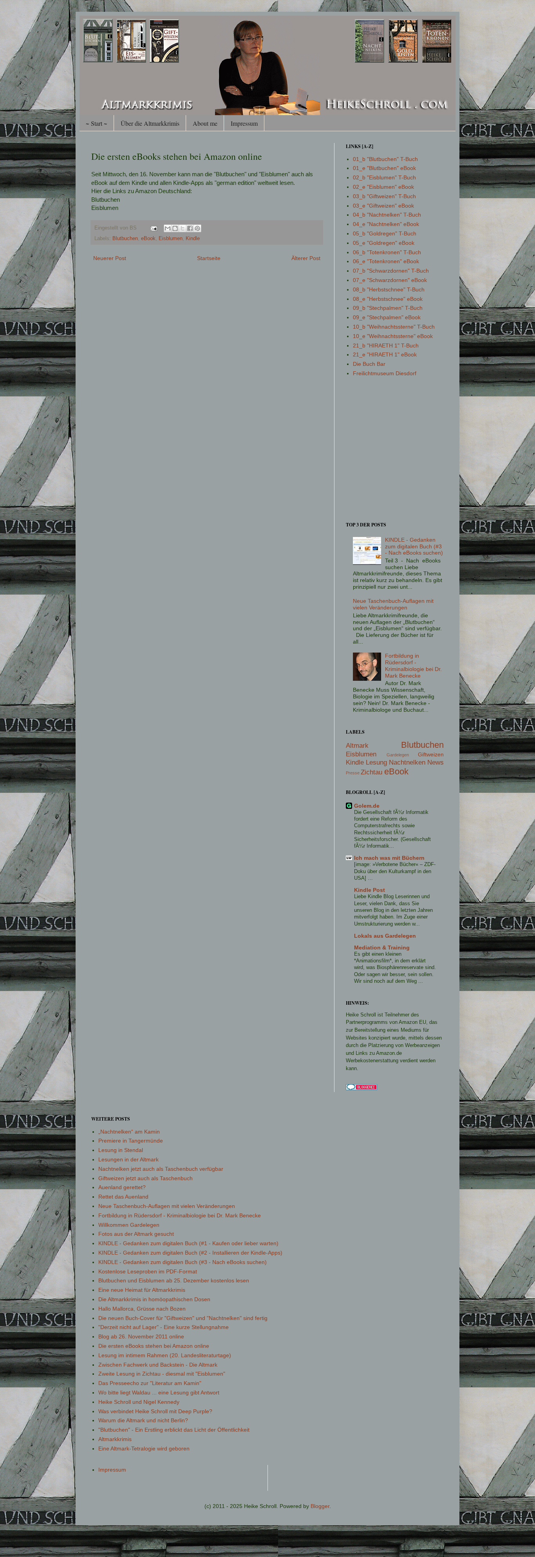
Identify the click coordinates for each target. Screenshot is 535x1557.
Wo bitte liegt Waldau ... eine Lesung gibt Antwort (158, 1392)
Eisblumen (171, 238)
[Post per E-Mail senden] (153, 228)
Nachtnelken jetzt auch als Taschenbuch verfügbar (160, 1169)
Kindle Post (369, 890)
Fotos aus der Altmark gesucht (136, 1234)
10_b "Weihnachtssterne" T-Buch (394, 327)
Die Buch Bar (369, 364)
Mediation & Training (382, 947)
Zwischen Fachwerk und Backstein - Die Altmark (157, 1365)
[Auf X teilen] (182, 228)
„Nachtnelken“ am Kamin (129, 1131)
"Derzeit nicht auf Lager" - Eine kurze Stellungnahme (163, 1327)
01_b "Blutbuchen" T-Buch (385, 159)
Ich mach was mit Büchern (389, 858)
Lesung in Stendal (120, 1150)
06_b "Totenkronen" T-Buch (387, 252)
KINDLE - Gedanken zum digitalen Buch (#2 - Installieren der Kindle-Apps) (190, 1253)
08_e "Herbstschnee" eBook (388, 299)
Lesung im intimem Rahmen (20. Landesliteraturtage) (164, 1355)
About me (205, 123)
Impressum (244, 123)
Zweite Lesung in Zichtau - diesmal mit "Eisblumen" (161, 1374)
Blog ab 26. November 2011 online (141, 1336)
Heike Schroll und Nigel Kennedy (138, 1402)
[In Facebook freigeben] (190, 228)
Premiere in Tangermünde (130, 1140)
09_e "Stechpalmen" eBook (387, 317)
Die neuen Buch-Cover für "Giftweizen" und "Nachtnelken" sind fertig (183, 1318)
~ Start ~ (96, 123)
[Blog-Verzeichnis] (361, 1088)
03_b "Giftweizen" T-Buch (384, 196)
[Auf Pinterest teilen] (197, 228)
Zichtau (371, 772)
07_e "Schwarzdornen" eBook (390, 280)
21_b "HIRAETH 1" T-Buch (386, 345)
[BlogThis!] (175, 228)
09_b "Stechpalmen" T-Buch (388, 308)
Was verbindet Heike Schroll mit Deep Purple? (155, 1411)
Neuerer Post (109, 258)
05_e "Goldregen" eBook (383, 243)
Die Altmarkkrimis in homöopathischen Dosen (154, 1299)
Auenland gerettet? (122, 1187)
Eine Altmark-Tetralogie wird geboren (144, 1448)
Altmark (357, 745)
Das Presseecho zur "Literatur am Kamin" (149, 1383)
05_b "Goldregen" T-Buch (384, 233)
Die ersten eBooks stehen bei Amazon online (153, 1346)
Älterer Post (305, 258)
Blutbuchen (125, 238)
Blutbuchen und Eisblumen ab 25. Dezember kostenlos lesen (173, 1280)
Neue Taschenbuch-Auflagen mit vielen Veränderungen (393, 604)
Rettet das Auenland (123, 1197)
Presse (353, 772)
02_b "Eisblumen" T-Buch (384, 177)
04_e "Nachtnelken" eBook (386, 224)
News (435, 762)
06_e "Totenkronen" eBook (386, 261)
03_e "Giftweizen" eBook (383, 206)
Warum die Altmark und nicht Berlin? (143, 1420)
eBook (148, 238)
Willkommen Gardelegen (128, 1225)
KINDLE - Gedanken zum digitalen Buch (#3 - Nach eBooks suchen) (414, 546)
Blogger (320, 1506)
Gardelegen (398, 754)
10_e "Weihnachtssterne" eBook (393, 336)
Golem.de (367, 806)
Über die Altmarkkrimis (150, 123)
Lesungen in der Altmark (128, 1159)
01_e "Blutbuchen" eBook (384, 168)
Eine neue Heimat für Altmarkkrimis (141, 1290)
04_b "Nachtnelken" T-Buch (387, 215)
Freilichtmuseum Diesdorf (384, 373)
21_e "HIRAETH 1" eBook (385, 354)
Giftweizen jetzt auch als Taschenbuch (145, 1178)
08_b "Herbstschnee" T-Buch (389, 289)
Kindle (193, 238)
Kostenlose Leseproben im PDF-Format (147, 1271)
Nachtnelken (407, 762)
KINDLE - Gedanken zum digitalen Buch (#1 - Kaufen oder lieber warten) (188, 1243)
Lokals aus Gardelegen (385, 936)
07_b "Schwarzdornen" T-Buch (391, 271)
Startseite (209, 258)
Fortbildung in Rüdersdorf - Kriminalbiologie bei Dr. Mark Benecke (413, 665)
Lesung (376, 762)
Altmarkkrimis (115, 1439)
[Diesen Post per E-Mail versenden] (168, 228)
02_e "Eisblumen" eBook (383, 187)
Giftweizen (431, 754)
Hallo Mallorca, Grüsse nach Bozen (142, 1309)
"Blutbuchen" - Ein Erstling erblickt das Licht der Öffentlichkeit (173, 1430)
